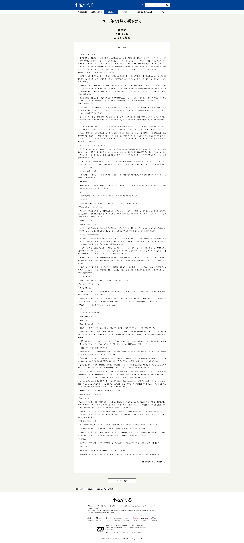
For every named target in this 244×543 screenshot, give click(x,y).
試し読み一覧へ (122, 481)
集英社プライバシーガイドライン (110, 539)
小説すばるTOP (80, 489)
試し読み (111, 12)
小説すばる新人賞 (96, 12)
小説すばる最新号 (81, 12)
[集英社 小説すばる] (83, 5)
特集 (125, 12)
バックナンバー (162, 12)
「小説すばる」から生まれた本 (144, 12)
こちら (140, 532)
